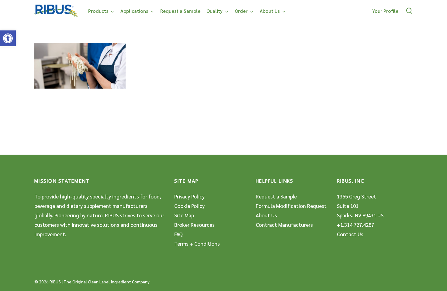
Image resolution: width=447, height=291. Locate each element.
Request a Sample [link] (276, 196)
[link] (8, 38)
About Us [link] (266, 215)
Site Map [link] (184, 215)
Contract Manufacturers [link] (284, 224)
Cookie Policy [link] (189, 205)
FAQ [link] (178, 234)
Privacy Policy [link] (189, 196)
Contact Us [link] (350, 234)
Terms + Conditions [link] (197, 243)
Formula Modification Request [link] (291, 205)
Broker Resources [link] (194, 224)
